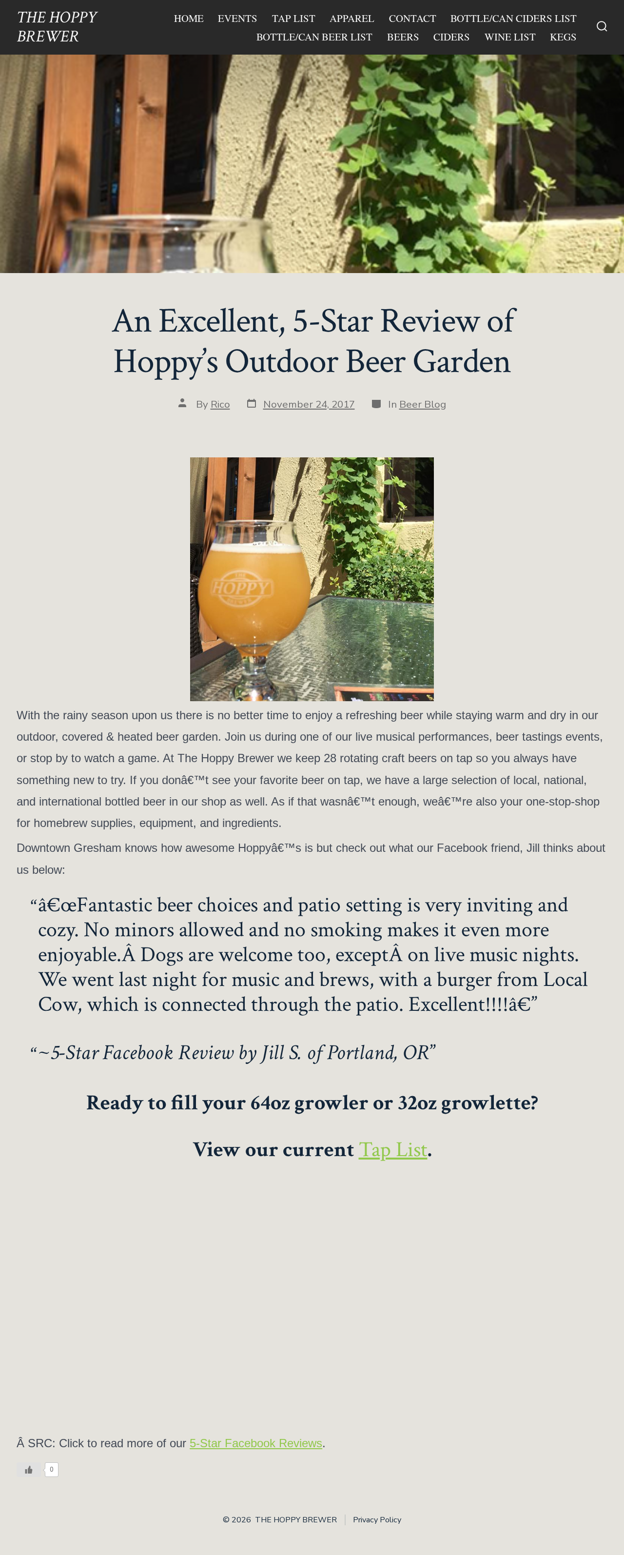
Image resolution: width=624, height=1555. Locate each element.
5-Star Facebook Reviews (256, 1443)
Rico (220, 404)
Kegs (563, 36)
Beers (403, 36)
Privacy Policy (377, 1520)
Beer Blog (422, 404)
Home (189, 18)
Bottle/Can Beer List (314, 36)
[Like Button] (29, 1469)
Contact (412, 18)
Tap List (293, 18)
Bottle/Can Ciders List (513, 18)
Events (237, 18)
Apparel (352, 18)
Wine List (510, 36)
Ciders (451, 36)
